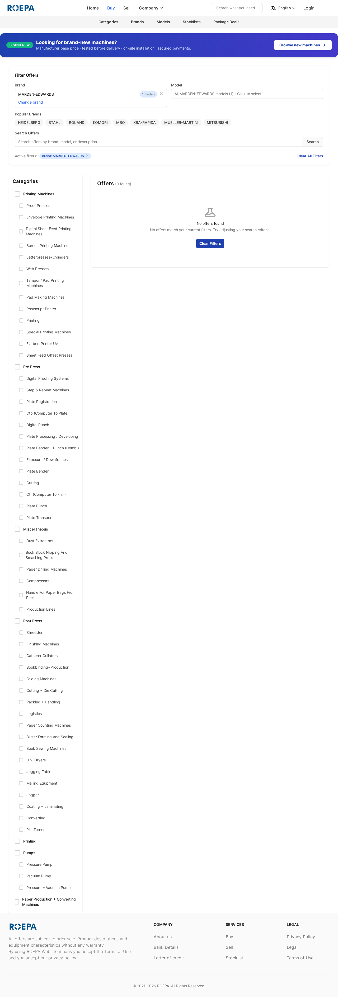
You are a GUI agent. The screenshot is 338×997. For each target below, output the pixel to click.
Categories (108, 22)
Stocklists (192, 22)
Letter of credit (169, 957)
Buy (111, 8)
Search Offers (27, 133)
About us (163, 936)
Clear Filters (210, 243)
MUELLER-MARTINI (181, 122)
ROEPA (163, 986)
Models (163, 22)
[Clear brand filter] (161, 93)
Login (308, 8)
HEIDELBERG (29, 122)
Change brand (30, 102)
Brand (20, 85)
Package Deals (226, 22)
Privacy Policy (301, 936)
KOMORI (100, 122)
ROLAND (76, 122)
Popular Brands (28, 114)
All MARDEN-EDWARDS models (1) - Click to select (218, 93)
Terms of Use (300, 957)
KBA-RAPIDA (144, 122)
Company (148, 8)
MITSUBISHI (217, 122)
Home (93, 8)
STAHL (54, 122)
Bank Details (166, 947)
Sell (126, 8)
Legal (292, 947)
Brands (137, 22)
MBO (120, 122)
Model (176, 85)
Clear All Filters (310, 156)
